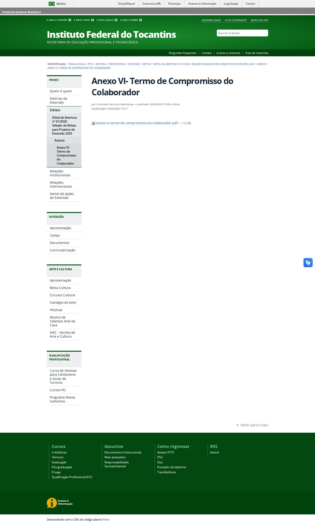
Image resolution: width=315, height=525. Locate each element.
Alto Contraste (236, 20)
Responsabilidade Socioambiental (116, 464)
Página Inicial (76, 64)
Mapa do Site (259, 20)
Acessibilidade (211, 20)
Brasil (61, 4)
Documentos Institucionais (122, 452)
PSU (160, 457)
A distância (59, 452)
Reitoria (101, 64)
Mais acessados (115, 457)
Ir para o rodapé (130, 19)
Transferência (166, 472)
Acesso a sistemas (228, 53)
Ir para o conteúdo (58, 19)
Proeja (56, 472)
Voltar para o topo (254, 425)
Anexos (261, 64)
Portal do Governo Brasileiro (21, 12)
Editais (147, 64)
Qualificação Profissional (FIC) (72, 477)
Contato (207, 53)
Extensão (134, 64)
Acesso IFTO (165, 452)
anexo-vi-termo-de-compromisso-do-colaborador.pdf (136, 123)
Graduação (59, 462)
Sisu (160, 462)
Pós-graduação (62, 467)
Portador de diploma (171, 467)
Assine (214, 452)
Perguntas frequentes (183, 53)
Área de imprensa (256, 53)
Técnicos (57, 457)
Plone (106, 519)
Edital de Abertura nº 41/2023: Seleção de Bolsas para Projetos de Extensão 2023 (204, 64)
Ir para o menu (83, 19)
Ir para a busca (107, 19)
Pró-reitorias (117, 64)
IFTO (90, 64)
